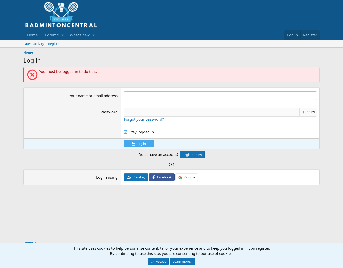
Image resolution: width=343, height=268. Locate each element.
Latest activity (33, 43)
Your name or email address (93, 95)
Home (32, 34)
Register (54, 43)
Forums (52, 34)
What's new (80, 34)
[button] (62, 35)
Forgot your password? (144, 119)
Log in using (107, 177)
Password (109, 111)
